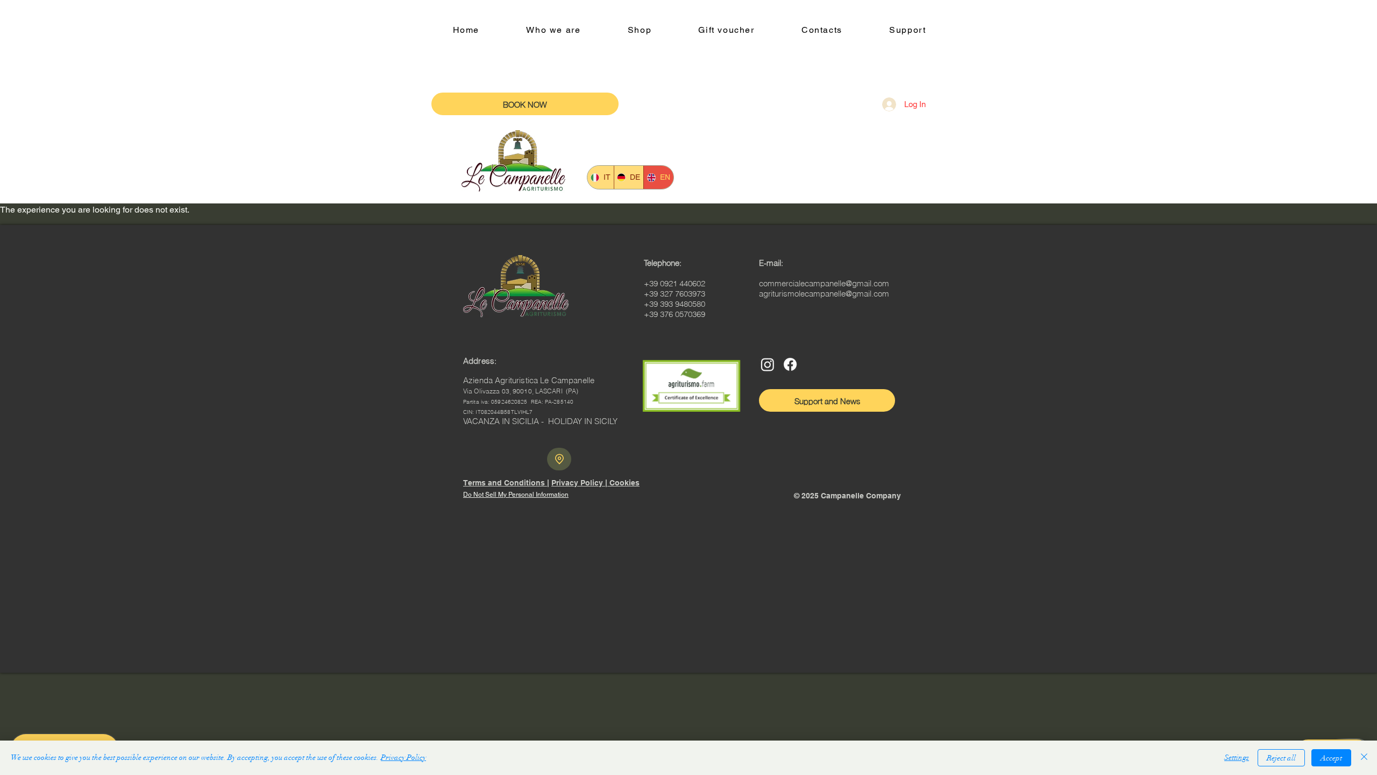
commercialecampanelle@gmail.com (824, 283)
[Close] (1364, 757)
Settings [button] (1236, 757)
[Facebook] (790, 364)
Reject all (1281, 758)
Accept (1331, 758)
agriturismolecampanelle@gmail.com (824, 293)
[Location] (559, 459)
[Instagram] (767, 364)
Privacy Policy (403, 757)
